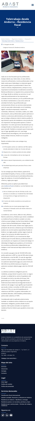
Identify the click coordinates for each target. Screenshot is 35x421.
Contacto (4, 373)
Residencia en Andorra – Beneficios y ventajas (14, 400)
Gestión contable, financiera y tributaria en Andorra (16, 397)
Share (2, 318)
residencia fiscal (8, 186)
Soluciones (4, 368)
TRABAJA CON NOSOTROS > (9, 358)
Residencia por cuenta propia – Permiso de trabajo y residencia (16, 404)
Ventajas (3, 371)
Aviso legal (4, 382)
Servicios (3, 366)
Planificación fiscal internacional (10, 395)
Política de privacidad (7, 386)
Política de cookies (6, 384)
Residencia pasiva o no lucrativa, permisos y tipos (15, 402)
